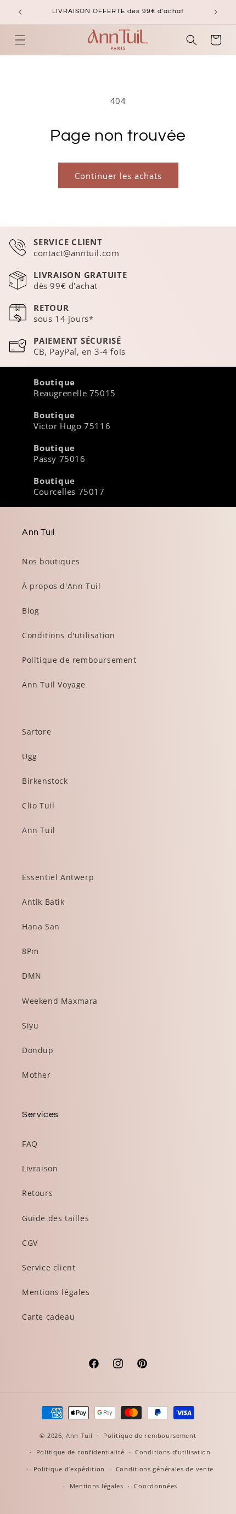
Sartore (36, 731)
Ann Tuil (38, 830)
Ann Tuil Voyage (54, 684)
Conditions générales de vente (164, 1469)
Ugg (29, 756)
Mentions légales (56, 1292)
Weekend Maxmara (60, 1001)
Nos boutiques (51, 561)
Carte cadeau (48, 1316)
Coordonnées (155, 1486)
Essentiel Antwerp (58, 877)
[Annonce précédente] (20, 12)
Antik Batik (43, 902)
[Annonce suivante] (216, 12)
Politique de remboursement (79, 660)
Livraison (40, 1168)
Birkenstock (45, 781)
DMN (32, 975)
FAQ (30, 1144)
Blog (30, 610)
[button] (20, 40)
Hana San (41, 926)
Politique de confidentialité (80, 1452)
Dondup (38, 1050)
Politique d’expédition (69, 1469)
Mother (36, 1075)
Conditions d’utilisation (173, 1452)
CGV (30, 1243)
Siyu (30, 1025)
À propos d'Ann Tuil (61, 586)
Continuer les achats (118, 175)
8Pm (30, 951)
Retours (37, 1193)
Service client (48, 1267)
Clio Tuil (38, 805)
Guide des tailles (55, 1218)
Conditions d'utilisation (68, 635)
